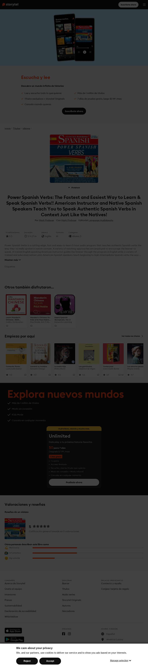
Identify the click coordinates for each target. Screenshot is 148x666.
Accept (50, 661)
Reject (27, 661)
